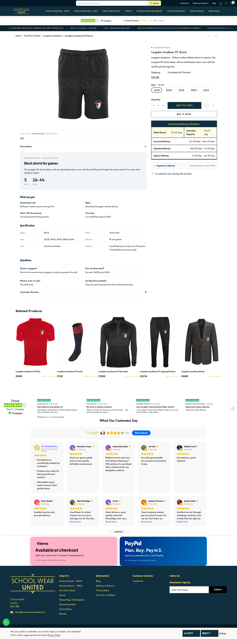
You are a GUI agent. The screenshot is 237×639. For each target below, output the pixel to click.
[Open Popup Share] (213, 105)
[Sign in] (220, 3)
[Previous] (209, 35)
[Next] (214, 35)
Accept (188, 633)
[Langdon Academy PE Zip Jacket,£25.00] (118, 342)
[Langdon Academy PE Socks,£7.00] (77, 342)
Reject (206, 633)
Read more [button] (75, 521)
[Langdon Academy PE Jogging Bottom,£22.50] (160, 342)
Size (157, 84)
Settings (222, 633)
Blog (214, 3)
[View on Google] (72, 447)
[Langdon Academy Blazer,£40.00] (201, 342)
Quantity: (156, 99)
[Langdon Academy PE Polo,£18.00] (36, 342)
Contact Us (184, 3)
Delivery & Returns (200, 3)
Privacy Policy (53, 635)
